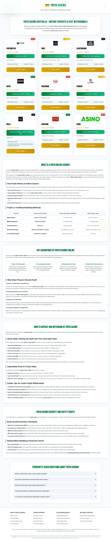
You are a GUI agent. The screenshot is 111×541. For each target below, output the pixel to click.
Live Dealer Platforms (38, 523)
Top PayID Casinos (38, 515)
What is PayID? (14, 515)
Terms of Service (14, 523)
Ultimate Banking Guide (62, 515)
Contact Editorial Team (62, 523)
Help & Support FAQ (62, 521)
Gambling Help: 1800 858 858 (87, 515)
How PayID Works (14, 518)
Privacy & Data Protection (86, 521)
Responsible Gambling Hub (63, 518)
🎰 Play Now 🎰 (20, 69)
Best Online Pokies (38, 521)
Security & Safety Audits (16, 521)
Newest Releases (37, 518)
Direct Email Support (85, 518)
